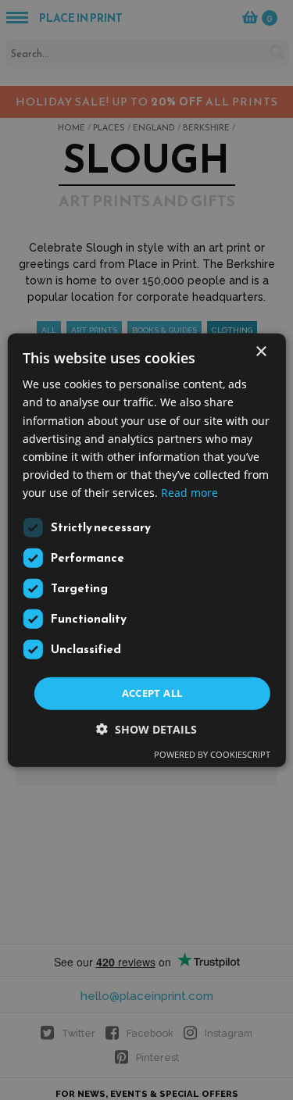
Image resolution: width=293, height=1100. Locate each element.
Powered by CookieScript (212, 753)
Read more (189, 492)
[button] (146, 728)
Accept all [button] (152, 693)
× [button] (260, 352)
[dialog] (146, 550)
